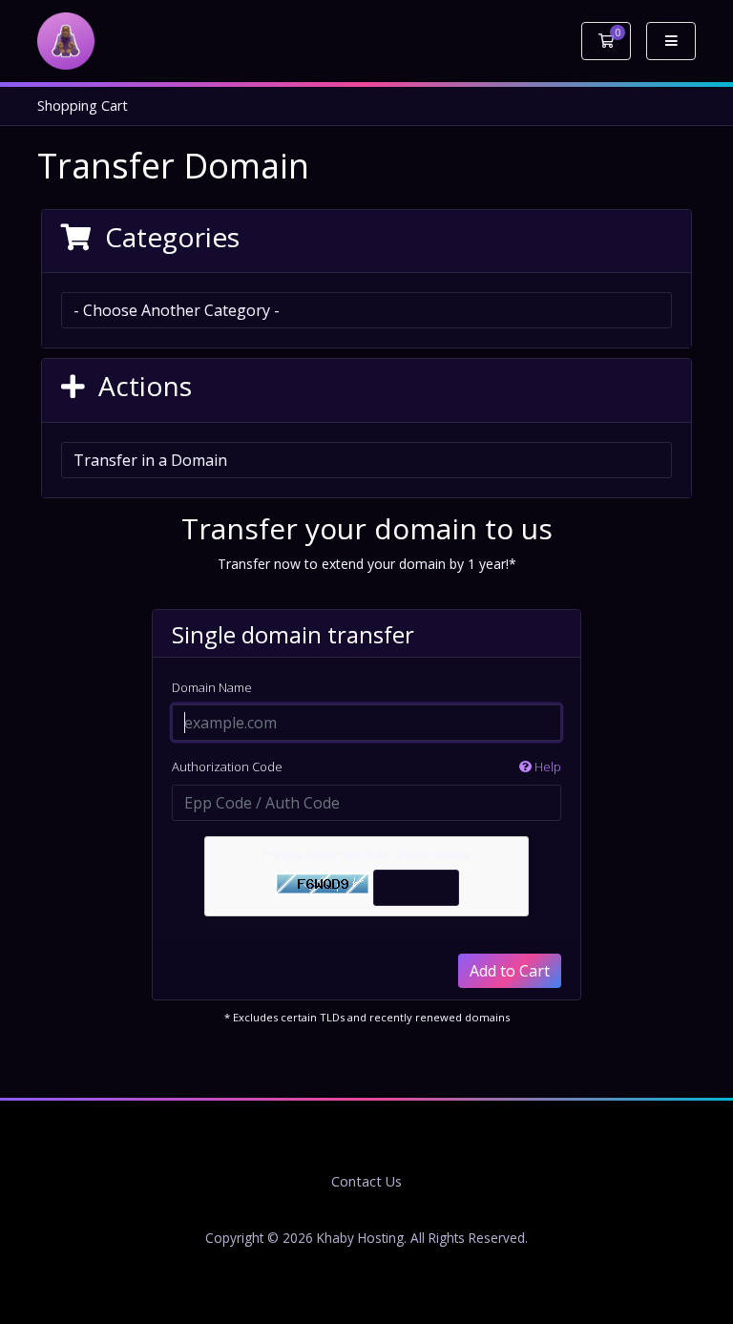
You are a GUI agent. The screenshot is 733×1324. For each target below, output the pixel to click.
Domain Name (212, 687)
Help (546, 766)
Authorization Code (366, 766)
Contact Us (366, 1181)
